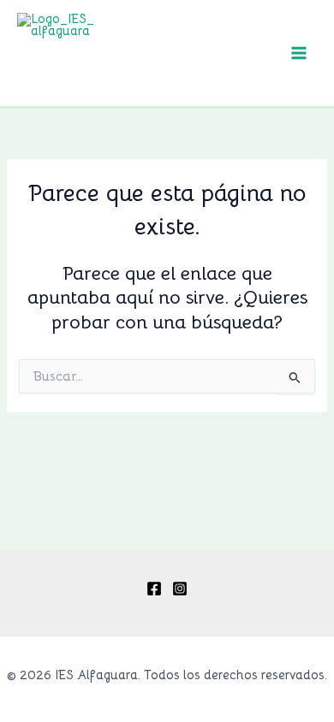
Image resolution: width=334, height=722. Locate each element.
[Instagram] (180, 588)
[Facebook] (154, 588)
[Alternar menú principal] (299, 53)
